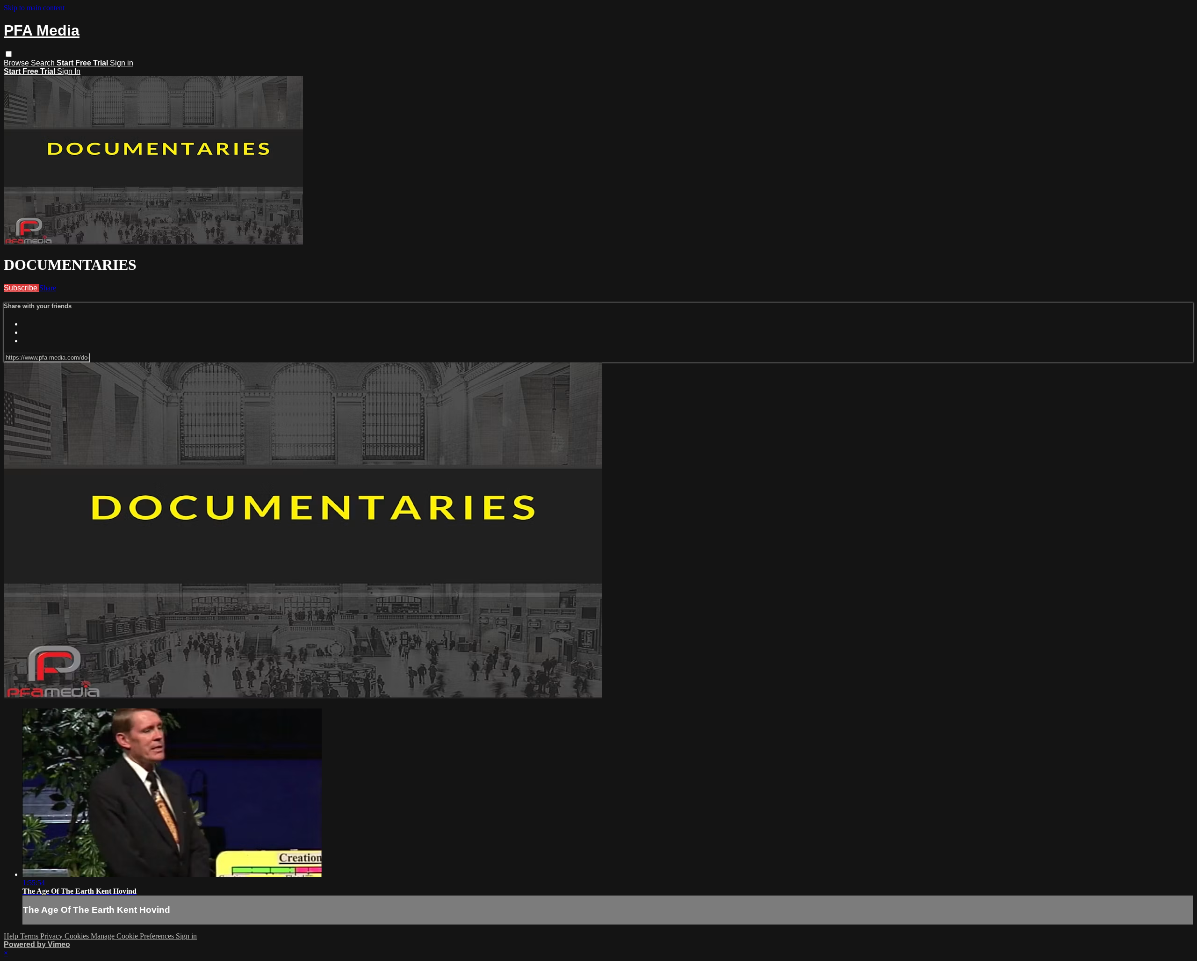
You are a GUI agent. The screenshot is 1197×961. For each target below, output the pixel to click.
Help (12, 936)
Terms (30, 936)
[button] (9, 54)
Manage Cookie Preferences (133, 936)
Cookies (78, 936)
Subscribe (21, 288)
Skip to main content (34, 8)
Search (44, 63)
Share (47, 288)
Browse (17, 63)
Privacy (52, 936)
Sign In (68, 71)
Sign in (121, 63)
